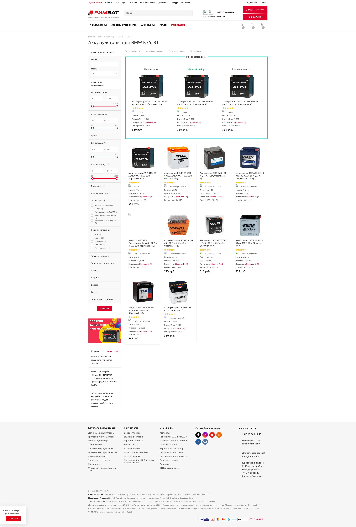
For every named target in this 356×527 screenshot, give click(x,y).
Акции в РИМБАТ (133, 448)
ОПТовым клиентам (170, 468)
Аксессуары (148, 24)
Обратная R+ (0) (149, 122)
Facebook (198, 442)
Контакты (165, 433)
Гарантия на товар (133, 440)
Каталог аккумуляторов (102, 427)
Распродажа (178, 24)
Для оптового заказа (253, 453)
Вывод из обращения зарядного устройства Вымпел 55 (101, 360)
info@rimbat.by (250, 456)
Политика (165, 464)
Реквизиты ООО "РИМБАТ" (173, 436)
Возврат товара (132, 433)
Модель (95, 69)
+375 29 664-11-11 (227, 12)
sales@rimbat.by (251, 443)
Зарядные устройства (124, 24)
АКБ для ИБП (95, 444)
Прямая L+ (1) (180, 328)
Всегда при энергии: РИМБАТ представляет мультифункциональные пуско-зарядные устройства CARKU (104, 378)
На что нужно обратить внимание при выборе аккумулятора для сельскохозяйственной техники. (102, 400)
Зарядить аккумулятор (172, 448)
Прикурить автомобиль (136, 452)
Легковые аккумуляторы (101, 433)
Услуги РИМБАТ (132, 456)
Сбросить (104, 308)
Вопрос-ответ (131, 444)
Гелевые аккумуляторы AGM (103, 452)
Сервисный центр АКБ (171, 452)
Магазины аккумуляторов (173, 440)
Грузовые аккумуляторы (101, 436)
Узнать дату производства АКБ (102, 469)
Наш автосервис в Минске (173, 456)
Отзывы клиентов (169, 444)
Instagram (205, 435)
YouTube (212, 435)
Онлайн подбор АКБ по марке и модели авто (139, 461)
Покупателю (131, 427)
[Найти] (189, 13)
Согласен (13, 518)
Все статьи (112, 351)
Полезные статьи (169, 460)
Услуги (163, 24)
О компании (166, 427)
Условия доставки (133, 436)
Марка (94, 59)
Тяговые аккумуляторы (100, 448)
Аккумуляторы (98, 24)
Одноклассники (219, 435)
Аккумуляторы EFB (98, 456)
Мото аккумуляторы (98, 440)
